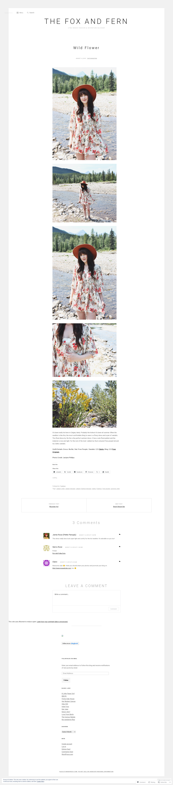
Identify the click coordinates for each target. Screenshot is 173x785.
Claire (54, 562)
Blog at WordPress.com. (69, 771)
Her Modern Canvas (68, 701)
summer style (115, 489)
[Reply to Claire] (120, 561)
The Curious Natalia (68, 717)
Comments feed (67, 752)
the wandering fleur (68, 720)
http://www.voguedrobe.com (61, 568)
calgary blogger (70, 489)
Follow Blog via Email (69, 658)
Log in (64, 747)
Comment (113, 609)
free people (106, 489)
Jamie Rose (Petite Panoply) (64, 535)
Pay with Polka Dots (58, 553)
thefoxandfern (92, 58)
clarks (94, 489)
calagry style (60, 489)
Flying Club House (68, 699)
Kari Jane (65, 709)
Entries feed (66, 749)
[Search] (28, 12)
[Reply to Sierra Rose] (120, 546)
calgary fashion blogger (83, 489)
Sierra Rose (57, 547)
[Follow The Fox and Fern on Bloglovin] (70, 644)
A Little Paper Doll (68, 694)
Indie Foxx (65, 707)
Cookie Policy (40, 781)
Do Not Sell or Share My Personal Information (95, 771)
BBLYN (64, 696)
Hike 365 (65, 704)
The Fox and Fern (86, 21)
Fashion (63, 486)
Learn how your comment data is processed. (52, 622)
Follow (66, 680)
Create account (67, 744)
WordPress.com (67, 754)
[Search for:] (38, 13)
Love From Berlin (68, 714)
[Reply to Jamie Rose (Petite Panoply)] (120, 534)
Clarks (101, 449)
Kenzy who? (66, 712)
